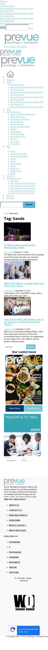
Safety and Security (17, 117)
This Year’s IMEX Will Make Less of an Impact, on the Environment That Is (23, 322)
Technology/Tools (17, 134)
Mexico (13, 166)
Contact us (15, 510)
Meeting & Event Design (20, 127)
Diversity (13, 139)
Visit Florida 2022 (17, 104)
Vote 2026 (14, 181)
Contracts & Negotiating (19, 119)
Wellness (13, 129)
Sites (8, 146)
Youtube (14, 572)
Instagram (15, 552)
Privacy (21, 631)
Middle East (14, 168)
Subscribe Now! (33, 408)
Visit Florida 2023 (7, 21)
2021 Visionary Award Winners (22, 193)
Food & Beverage (17, 124)
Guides (3, 4)
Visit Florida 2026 (7, 6)
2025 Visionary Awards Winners (22, 183)
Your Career (15, 141)
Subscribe (10, 198)
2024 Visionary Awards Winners (22, 186)
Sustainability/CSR (17, 136)
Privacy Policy (17, 525)
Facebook (14, 542)
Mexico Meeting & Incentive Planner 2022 (26, 107)
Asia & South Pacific (18, 154)
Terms (26, 631)
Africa (12, 151)
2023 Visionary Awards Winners (22, 188)
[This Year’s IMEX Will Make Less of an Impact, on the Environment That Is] (17, 315)
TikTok (13, 567)
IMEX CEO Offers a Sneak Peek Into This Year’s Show (24, 284)
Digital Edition (14, 408)
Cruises (13, 159)
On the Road (15, 144)
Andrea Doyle (9, 291)
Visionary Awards (13, 178)
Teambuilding (15, 132)
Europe (13, 161)
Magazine (4, 1)
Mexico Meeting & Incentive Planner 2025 (16, 13)
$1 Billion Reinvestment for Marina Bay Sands (20, 246)
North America (16, 171)
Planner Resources (13, 112)
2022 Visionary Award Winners (22, 191)
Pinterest (14, 562)
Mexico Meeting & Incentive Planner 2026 (16, 9)
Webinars (10, 196)
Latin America (15, 164)
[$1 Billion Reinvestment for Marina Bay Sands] (17, 240)
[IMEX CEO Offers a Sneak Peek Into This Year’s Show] (17, 279)
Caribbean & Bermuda (19, 156)
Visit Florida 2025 (7, 11)
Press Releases (17, 530)
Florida (13, 173)
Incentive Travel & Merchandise (22, 114)
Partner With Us (18, 515)
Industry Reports (16, 122)
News (8, 109)
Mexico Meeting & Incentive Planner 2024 (16, 18)
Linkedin (14, 557)
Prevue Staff (9, 252)
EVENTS (10, 176)
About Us (14, 505)
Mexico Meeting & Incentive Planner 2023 (16, 23)
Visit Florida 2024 (7, 16)
